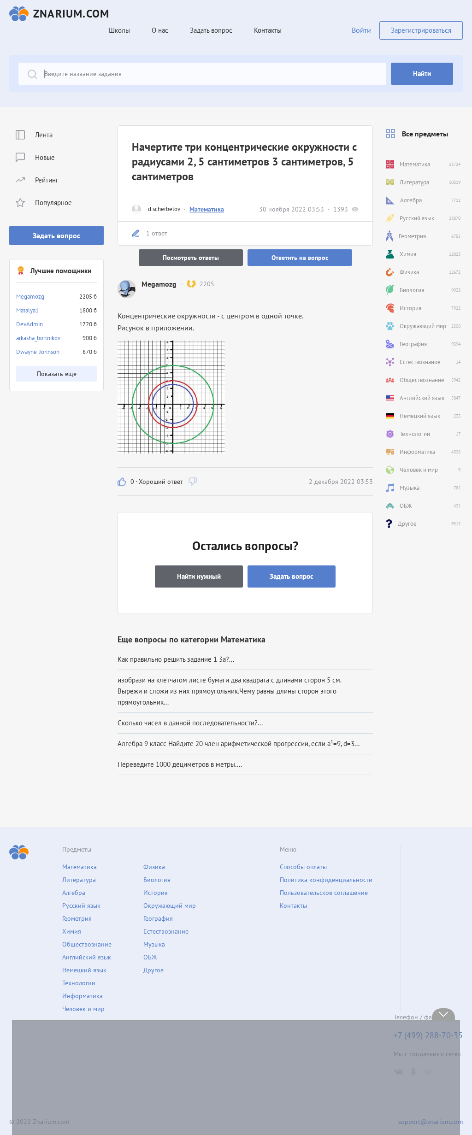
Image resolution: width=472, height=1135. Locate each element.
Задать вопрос (56, 235)
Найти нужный (199, 576)
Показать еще (57, 374)
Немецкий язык (84, 970)
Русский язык (81, 905)
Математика (206, 209)
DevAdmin (29, 324)
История (155, 892)
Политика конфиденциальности (326, 880)
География (158, 918)
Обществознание (87, 944)
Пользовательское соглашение (324, 892)
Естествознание (166, 931)
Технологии (78, 983)
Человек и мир (83, 1009)
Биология (157, 880)
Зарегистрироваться (421, 30)
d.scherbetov (164, 209)
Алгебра (73, 892)
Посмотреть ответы (191, 257)
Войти (361, 30)
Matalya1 (27, 310)
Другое (153, 970)
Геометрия (77, 918)
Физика (154, 867)
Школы (119, 30)
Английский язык (86, 957)
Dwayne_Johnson (37, 352)
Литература (79, 880)
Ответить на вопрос (299, 257)
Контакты (268, 30)
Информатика (82, 996)
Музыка (154, 944)
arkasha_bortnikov (38, 338)
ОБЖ (150, 957)
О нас (160, 30)
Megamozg (30, 296)
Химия (71, 931)
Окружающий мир (169, 905)
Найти (422, 73)
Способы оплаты (303, 867)
